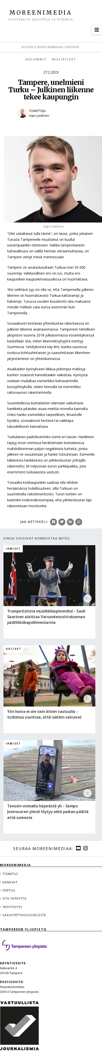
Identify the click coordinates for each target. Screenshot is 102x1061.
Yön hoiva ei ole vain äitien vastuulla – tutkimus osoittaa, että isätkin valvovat (44, 714)
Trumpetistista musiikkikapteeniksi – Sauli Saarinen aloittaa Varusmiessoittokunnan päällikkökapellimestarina (46, 617)
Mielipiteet (64, 59)
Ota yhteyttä (14, 898)
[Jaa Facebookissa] (53, 522)
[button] (96, 30)
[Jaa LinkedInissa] (70, 522)
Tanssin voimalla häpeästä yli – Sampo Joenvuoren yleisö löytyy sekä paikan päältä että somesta (48, 812)
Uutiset (14, 649)
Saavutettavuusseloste (24, 915)
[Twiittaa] (61, 522)
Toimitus (10, 874)
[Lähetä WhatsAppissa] (78, 522)
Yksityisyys (12, 907)
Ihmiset (13, 548)
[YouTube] (78, 848)
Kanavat (10, 882)
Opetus (8, 890)
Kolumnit (36, 59)
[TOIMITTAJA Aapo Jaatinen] (51, 121)
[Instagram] (85, 848)
